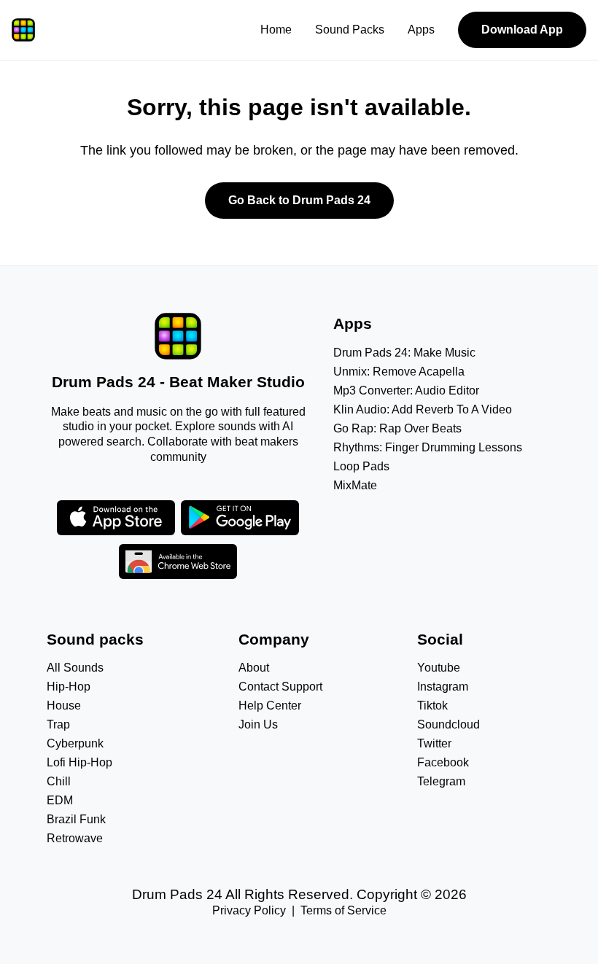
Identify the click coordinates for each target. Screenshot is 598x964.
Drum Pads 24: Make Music (404, 352)
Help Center (269, 705)
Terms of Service (343, 910)
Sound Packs (349, 29)
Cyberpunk (75, 743)
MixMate (355, 485)
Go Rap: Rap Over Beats (397, 428)
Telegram (441, 781)
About (253, 667)
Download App (522, 29)
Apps (421, 29)
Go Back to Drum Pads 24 (299, 200)
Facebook (443, 762)
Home (276, 29)
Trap (58, 724)
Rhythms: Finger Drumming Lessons (427, 447)
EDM (60, 800)
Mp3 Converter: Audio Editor (406, 390)
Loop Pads (361, 466)
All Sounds (75, 667)
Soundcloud (448, 724)
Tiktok (432, 705)
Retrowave (75, 838)
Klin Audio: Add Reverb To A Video (422, 409)
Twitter (434, 743)
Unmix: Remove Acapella (399, 371)
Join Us (258, 724)
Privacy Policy (249, 910)
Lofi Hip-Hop (79, 762)
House (64, 705)
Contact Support (280, 686)
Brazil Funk (76, 819)
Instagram (442, 686)
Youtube (438, 667)
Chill (59, 781)
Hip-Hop (68, 686)
